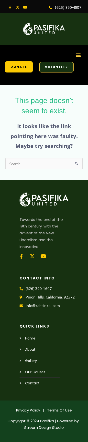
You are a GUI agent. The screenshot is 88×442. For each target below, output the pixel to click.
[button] (78, 55)
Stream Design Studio (44, 427)
